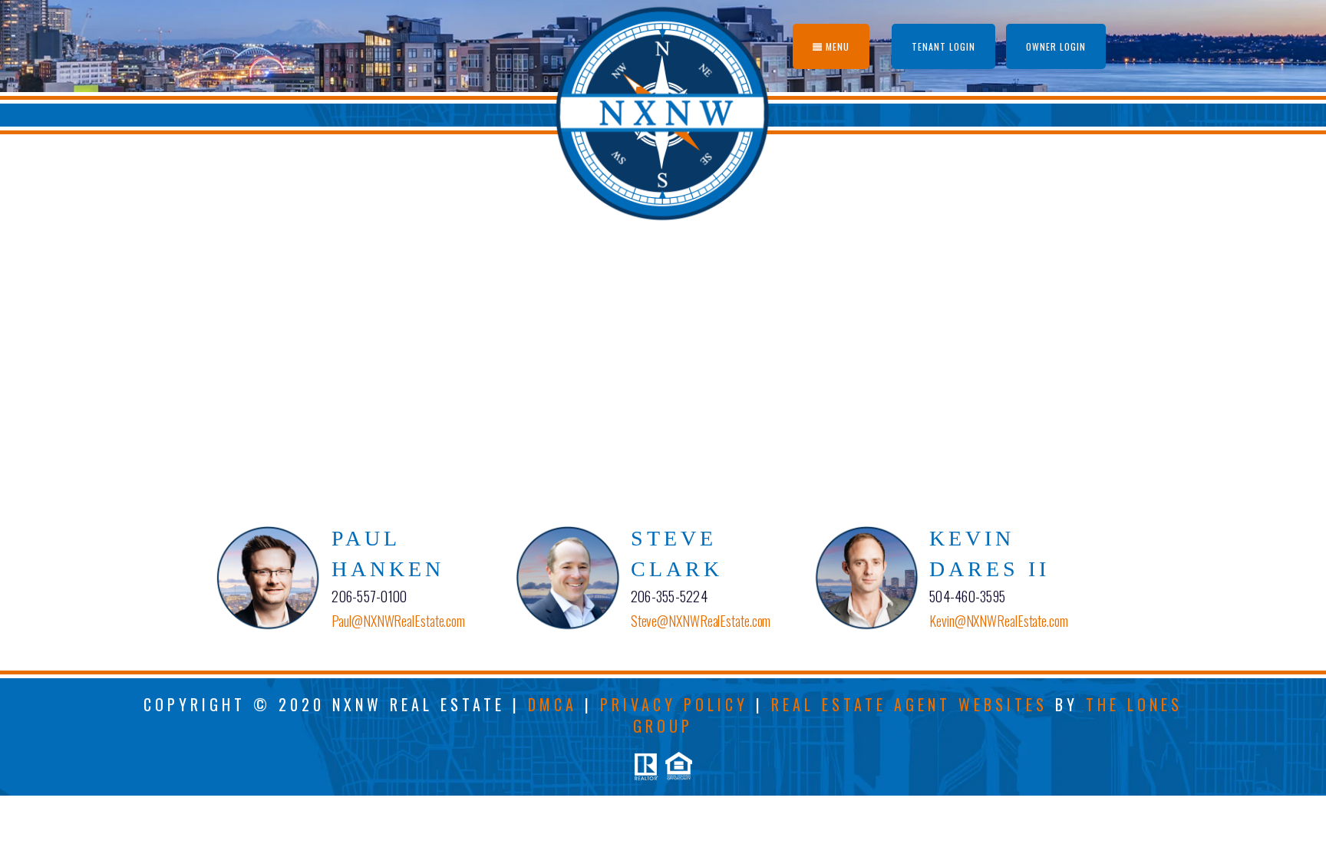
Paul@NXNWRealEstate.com (398, 621)
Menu (836, 46)
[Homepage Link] (663, 110)
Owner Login (1056, 46)
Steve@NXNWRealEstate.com (701, 621)
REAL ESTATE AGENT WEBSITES (909, 704)
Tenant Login (943, 46)
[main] (663, 328)
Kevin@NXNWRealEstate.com (998, 621)
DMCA (552, 704)
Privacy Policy (674, 704)
